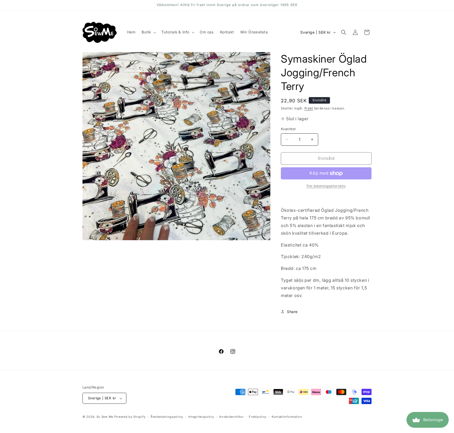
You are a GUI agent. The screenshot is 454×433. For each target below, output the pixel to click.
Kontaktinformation (287, 417)
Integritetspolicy (201, 417)
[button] (148, 32)
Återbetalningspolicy (167, 417)
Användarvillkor (231, 417)
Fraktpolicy (257, 417)
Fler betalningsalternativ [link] (326, 186)
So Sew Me (104, 417)
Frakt (309, 108)
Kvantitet (288, 129)
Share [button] (292, 311)
